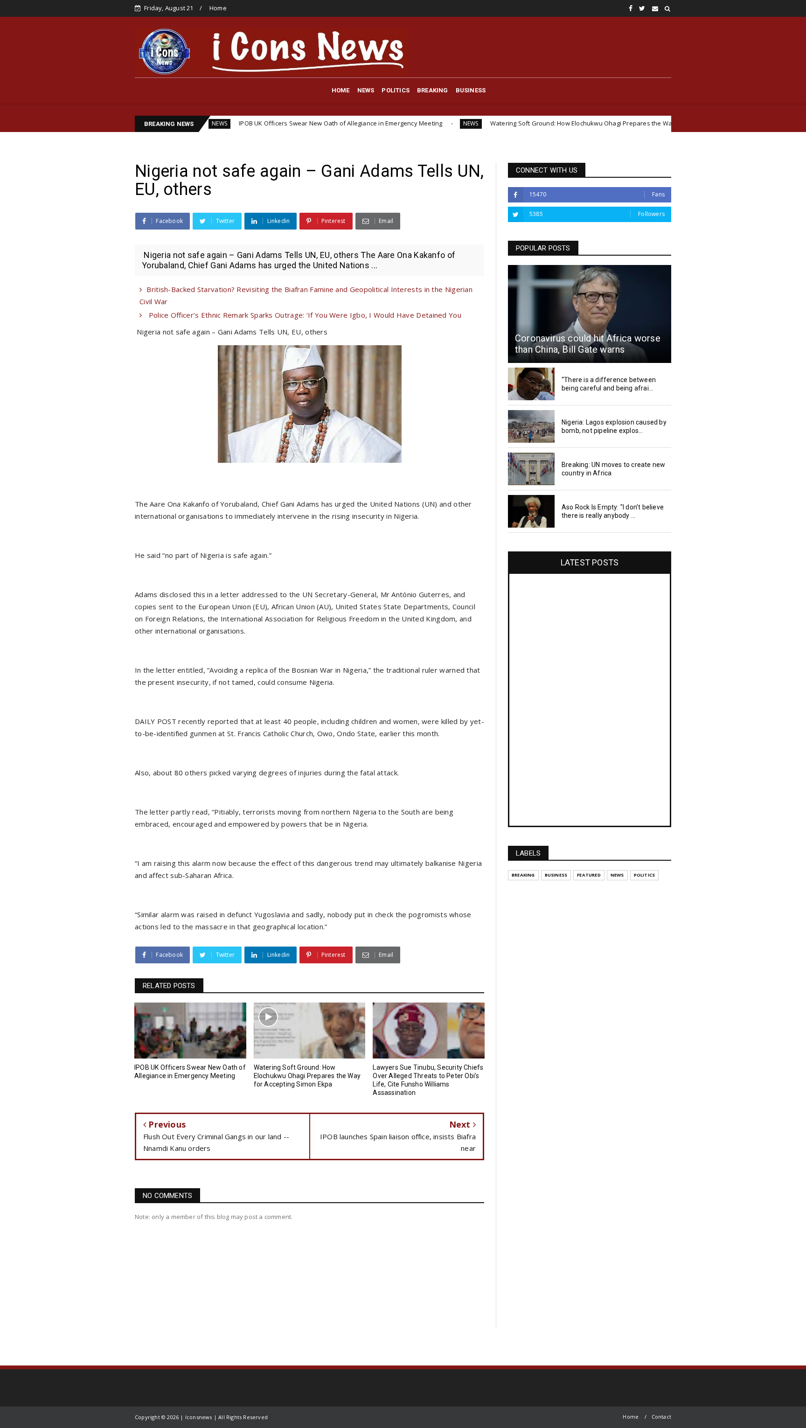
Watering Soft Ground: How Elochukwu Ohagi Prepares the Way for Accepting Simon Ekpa (556, 123)
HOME (341, 90)
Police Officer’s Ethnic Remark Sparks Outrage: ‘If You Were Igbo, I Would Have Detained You (303, 315)
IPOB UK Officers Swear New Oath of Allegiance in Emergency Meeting (276, 123)
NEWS (366, 90)
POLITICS (396, 90)
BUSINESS (471, 90)
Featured (589, 875)
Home (218, 8)
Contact (661, 1416)
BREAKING (432, 90)
